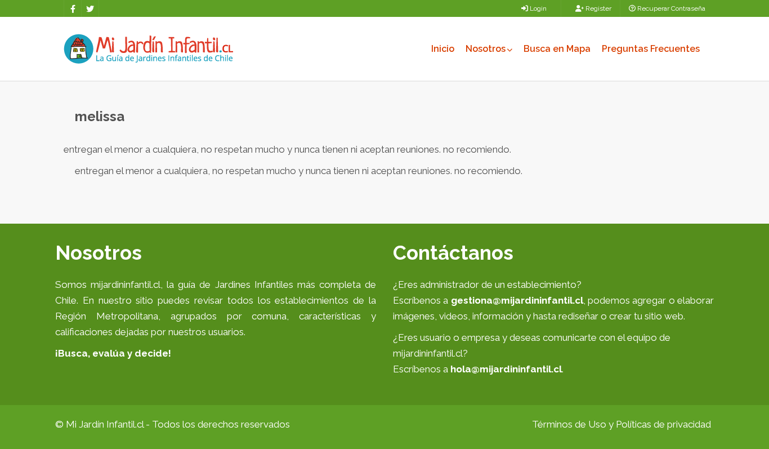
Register (597, 8)
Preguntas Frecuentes (651, 48)
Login (537, 8)
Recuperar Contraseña (670, 8)
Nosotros (486, 48)
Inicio (442, 48)
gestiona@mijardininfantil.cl (517, 300)
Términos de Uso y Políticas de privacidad (621, 424)
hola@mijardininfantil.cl (506, 369)
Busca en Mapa (557, 48)
